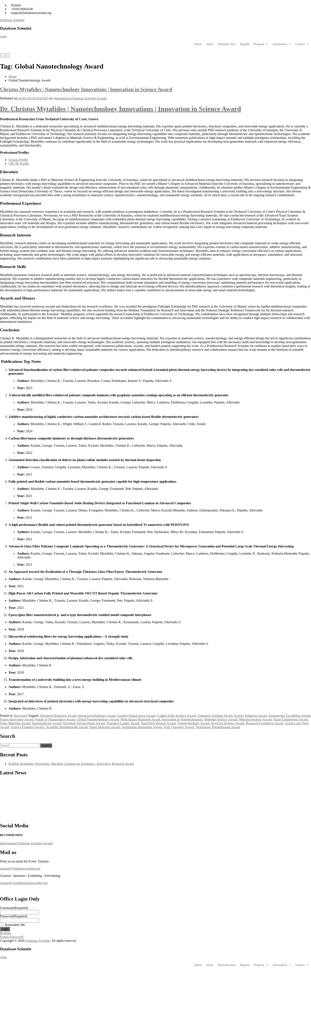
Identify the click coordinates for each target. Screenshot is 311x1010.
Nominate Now (226, 44)
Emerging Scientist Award (215, 715)
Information (280, 44)
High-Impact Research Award (140, 719)
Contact (300, 44)
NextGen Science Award (227, 723)
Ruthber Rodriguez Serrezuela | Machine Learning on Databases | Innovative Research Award (71, 763)
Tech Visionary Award (179, 727)
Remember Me (15, 925)
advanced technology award (96, 715)
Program (259, 44)
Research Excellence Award (264, 723)
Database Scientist (12, 20)
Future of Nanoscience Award (55, 719)
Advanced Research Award (58, 715)
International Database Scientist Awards (80, 98)
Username (14, 908)
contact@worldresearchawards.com (24, 883)
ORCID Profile (18, 163)
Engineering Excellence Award (289, 715)
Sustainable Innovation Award (142, 727)
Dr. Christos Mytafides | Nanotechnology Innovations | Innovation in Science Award (120, 109)
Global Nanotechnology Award (98, 719)
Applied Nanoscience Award (136, 715)
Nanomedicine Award (46, 723)
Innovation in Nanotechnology (182, 719)
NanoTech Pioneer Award (158, 723)
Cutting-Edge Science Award (176, 715)
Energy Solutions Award (250, 715)
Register (245, 44)
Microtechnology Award (255, 719)
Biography (21, 715)
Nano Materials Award (15, 723)
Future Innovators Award (16, 719)
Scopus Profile (18, 160)
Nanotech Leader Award (122, 723)
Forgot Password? (12, 937)
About (209, 44)
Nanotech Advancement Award (84, 723)
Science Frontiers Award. (27, 727)
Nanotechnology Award (193, 723)
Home (198, 44)
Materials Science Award (220, 719)
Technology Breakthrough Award (217, 727)
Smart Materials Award (104, 727)
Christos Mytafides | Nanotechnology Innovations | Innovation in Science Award (86, 89)
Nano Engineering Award (290, 719)
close (3, 36)
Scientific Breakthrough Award (67, 727)
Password (13, 916)
